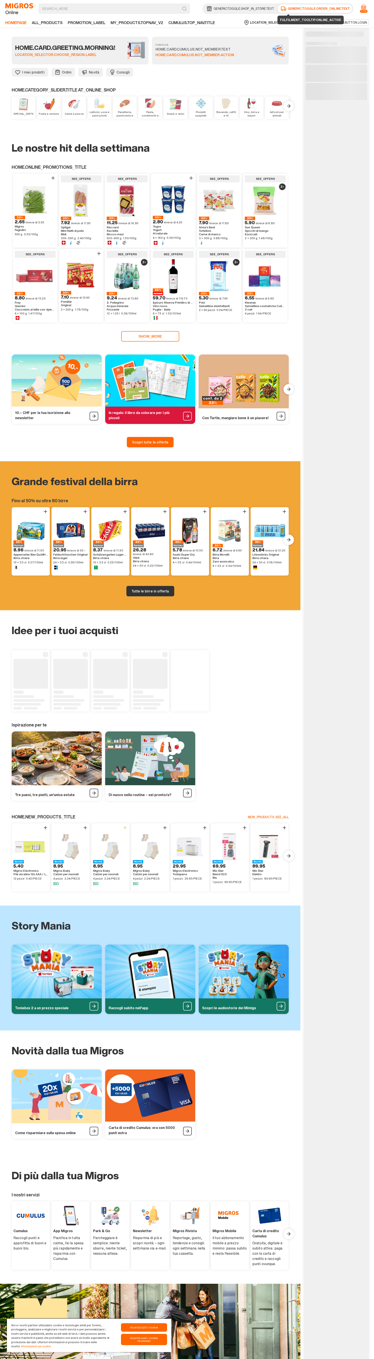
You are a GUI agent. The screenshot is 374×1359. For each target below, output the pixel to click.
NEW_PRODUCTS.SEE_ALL (268, 817)
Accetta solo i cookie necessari (144, 1339)
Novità (94, 72)
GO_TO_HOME (19, 8)
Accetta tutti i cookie (144, 1327)
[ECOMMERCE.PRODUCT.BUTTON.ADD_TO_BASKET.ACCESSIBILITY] (53, 178)
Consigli (123, 72)
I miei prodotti (33, 72)
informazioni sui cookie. (36, 1346)
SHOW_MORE (150, 336)
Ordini (67, 72)
